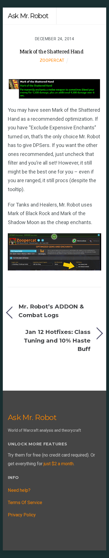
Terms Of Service (25, 502)
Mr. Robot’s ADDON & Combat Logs (51, 310)
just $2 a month (59, 463)
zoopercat (52, 60)
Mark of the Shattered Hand (51, 51)
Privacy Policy (22, 514)
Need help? (19, 490)
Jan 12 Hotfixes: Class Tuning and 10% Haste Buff (57, 340)
